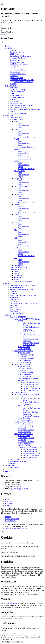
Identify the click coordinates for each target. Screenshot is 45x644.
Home (7, 46)
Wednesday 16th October (31, 453)
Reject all (5, 556)
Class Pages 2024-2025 (18, 392)
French (16, 214)
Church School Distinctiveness (20, 56)
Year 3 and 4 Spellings (26, 355)
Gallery (12, 463)
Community (14, 76)
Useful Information (24, 349)
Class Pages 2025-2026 (18, 317)
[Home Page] (2, 4)
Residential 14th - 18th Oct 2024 (29, 448)
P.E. (15, 230)
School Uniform (15, 307)
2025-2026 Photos (29, 331)
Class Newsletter (24, 347)
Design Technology (25, 446)
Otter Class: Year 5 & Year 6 (23, 364)
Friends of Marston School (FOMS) (22, 80)
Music (16, 222)
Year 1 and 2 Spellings (30, 339)
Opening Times (15, 301)
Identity (16, 273)
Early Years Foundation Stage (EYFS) (23, 281)
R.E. (15, 258)
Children (8, 315)
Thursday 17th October (31, 455)
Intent (20, 123)
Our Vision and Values (17, 52)
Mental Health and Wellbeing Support (23, 295)
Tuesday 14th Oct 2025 (31, 384)
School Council (15, 459)
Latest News (14, 293)
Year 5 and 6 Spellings (26, 438)
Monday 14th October (30, 450)
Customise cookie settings (26, 556)
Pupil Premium (15, 101)
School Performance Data (18, 107)
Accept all (13, 556)
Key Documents (10, 86)
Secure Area (9, 465)
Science (16, 161)
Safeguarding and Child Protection (21, 105)
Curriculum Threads (16, 270)
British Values (14, 54)
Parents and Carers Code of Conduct (22, 285)
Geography (18, 194)
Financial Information (17, 92)
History (16, 204)
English (16, 139)
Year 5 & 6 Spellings (25, 368)
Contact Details (15, 60)
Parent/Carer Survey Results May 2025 (23, 303)
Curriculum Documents (26, 137)
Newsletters (14, 297)
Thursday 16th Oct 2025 (31, 388)
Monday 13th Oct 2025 (31, 382)
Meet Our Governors (17, 68)
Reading (17, 149)
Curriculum (9, 115)
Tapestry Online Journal (31, 327)
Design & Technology (21, 186)
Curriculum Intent (16, 117)
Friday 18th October (30, 457)
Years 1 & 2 (22, 333)
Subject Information (16, 119)
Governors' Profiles (20, 70)
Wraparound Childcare (17, 313)
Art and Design (19, 171)
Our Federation (15, 72)
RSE (15, 238)
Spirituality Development (18, 58)
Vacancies (13, 84)
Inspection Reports (16, 95)
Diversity (17, 271)
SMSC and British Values (18, 268)
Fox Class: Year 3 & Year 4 (23, 351)
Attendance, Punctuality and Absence (22, 289)
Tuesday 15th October (30, 451)
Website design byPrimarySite (16, 528)
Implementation (23, 125)
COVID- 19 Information (18, 113)
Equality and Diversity (17, 90)
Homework (27, 329)
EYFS (20, 321)
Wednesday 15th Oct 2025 (32, 386)
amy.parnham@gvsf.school (18, 489)
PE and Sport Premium (17, 97)
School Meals (14, 305)
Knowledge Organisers (31, 343)
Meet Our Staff (15, 66)
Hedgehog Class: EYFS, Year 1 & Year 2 (28, 319)
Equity (16, 279)
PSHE (16, 248)
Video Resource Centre (18, 461)
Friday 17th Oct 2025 (30, 390)
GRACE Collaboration (18, 74)
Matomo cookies (12, 603)
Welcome (13, 50)
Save (20, 642)
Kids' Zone (9, 503)
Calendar (13, 291)
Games (7, 505)
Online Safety (18, 266)
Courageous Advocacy (17, 62)
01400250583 (17, 487)
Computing (18, 179)
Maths (16, 121)
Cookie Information (12, 519)
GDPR (12, 93)
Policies (12, 99)
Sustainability (18, 277)
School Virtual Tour (16, 78)
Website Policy (10, 521)
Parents (7, 283)
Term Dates (14, 311)
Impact (20, 127)
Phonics (16, 129)
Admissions (14, 88)
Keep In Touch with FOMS (23, 82)
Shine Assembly (15, 309)
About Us (8, 48)
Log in (4, 34)
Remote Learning (16, 103)
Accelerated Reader (25, 159)
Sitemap (8, 517)
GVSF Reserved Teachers (19, 64)
